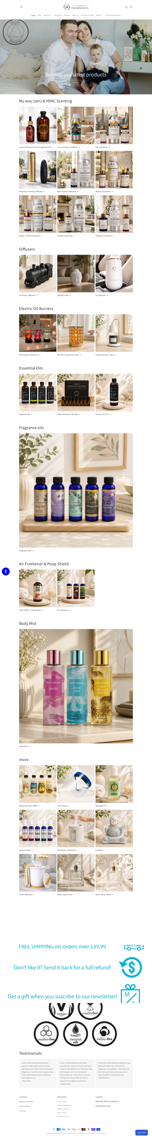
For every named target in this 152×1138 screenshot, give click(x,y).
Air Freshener (62, 610)
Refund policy (82, 1133)
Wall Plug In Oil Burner (28, 355)
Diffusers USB (63, 295)
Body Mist (23, 746)
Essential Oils (24, 414)
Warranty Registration (64, 1105)
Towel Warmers (25, 894)
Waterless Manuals (63, 1109)
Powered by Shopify (71, 1133)
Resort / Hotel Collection (29, 236)
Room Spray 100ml (103, 894)
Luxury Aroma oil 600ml (67, 147)
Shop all (76, 82)
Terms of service (101, 1133)
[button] (21, 7)
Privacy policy (91, 1133)
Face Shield (62, 806)
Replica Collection (103, 191)
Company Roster (62, 1116)
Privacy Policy (61, 1102)
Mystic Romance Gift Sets (67, 414)
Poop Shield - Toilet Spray (30, 610)
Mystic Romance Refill (28, 806)
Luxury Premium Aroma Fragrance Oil (34, 147)
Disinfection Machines (66, 850)
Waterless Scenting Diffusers (31, 191)
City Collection (102, 147)
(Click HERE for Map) (103, 1106)
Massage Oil (100, 806)
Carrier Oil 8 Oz (102, 414)
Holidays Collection (104, 236)
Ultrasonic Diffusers (27, 295)
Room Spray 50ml (64, 894)
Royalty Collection (65, 236)
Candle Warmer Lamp (105, 355)
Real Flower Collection (66, 191)
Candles (99, 850)
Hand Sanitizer (25, 850)
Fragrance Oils (25, 550)
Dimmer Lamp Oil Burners (68, 355)
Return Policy (61, 1113)
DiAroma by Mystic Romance (57, 1133)
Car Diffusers (101, 295)
